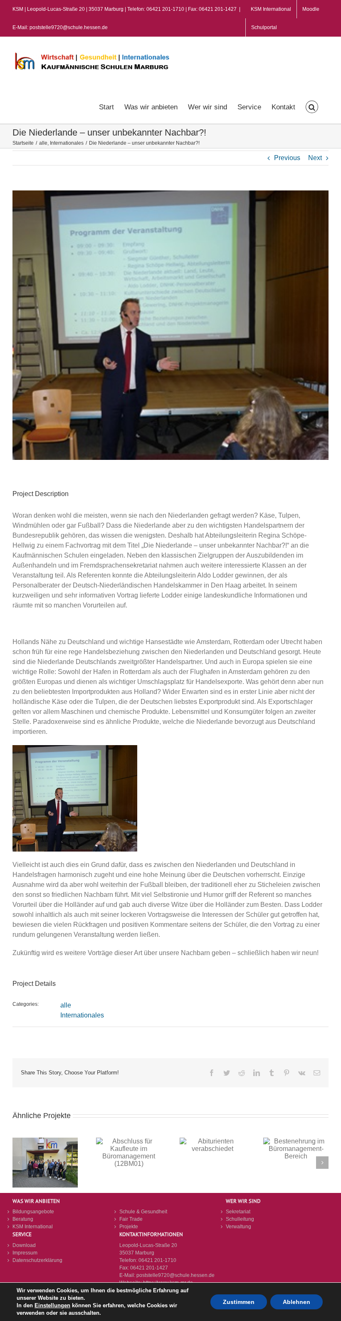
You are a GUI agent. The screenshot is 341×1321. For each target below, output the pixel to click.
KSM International (32, 1227)
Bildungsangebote (33, 1212)
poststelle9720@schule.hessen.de (175, 1275)
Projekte (128, 1227)
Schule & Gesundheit (143, 1212)
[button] (312, 106)
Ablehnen (296, 1302)
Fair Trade (131, 1219)
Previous (287, 157)
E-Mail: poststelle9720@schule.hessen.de (60, 27)
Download (24, 1245)
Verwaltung (238, 1227)
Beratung (22, 1219)
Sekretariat (238, 1212)
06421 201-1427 (149, 1268)
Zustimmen (239, 1302)
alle (65, 1005)
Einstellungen (52, 1305)
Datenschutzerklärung (37, 1260)
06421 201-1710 (157, 1260)
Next (315, 157)
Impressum (24, 1253)
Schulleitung (240, 1219)
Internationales (82, 1015)
